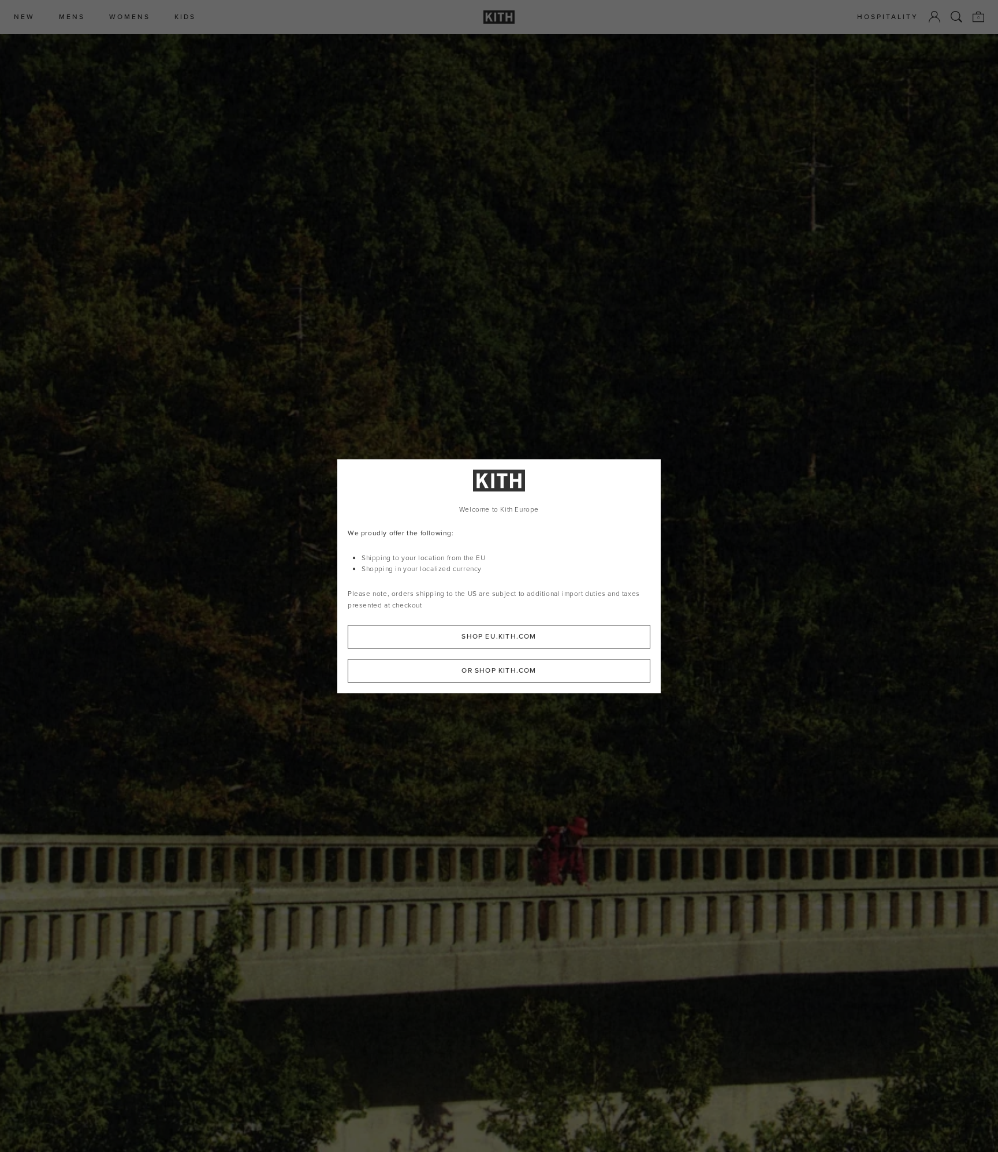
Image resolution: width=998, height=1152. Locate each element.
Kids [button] (185, 17)
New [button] (24, 17)
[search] (956, 17)
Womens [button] (129, 17)
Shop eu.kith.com (498, 636)
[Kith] (499, 17)
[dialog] (499, 576)
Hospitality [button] (887, 17)
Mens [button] (72, 17)
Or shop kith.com (498, 670)
